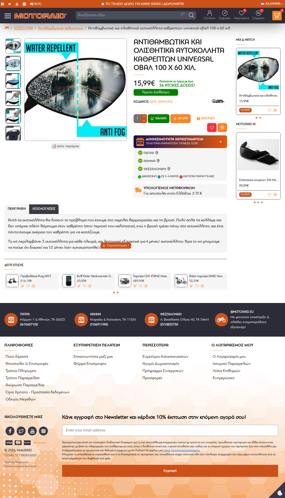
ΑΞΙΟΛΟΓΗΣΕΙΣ (44, 209)
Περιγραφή (17, 209)
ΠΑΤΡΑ (149, 153)
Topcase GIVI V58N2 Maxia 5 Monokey (151, 276)
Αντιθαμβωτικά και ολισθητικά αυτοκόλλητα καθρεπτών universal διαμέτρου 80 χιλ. (259, 96)
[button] (191, 15)
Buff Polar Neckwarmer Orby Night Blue (95, 276)
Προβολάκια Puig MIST (35, 276)
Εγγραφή (170, 471)
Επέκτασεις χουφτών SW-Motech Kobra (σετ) (259, 180)
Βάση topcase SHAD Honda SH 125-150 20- (207, 276)
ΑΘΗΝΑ (149, 161)
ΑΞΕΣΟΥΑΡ (24, 28)
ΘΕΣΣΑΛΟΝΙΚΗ (155, 169)
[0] (277, 15)
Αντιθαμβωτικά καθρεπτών (61, 28)
